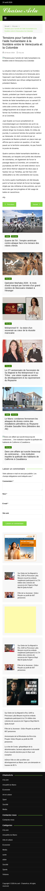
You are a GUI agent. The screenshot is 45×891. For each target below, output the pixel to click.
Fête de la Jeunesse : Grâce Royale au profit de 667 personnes (28, 595)
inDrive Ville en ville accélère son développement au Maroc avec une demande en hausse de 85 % (22, 762)
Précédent (10, 204)
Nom (5, 494)
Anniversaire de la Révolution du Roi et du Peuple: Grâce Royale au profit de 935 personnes (20, 739)
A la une (21, 52)
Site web (6, 513)
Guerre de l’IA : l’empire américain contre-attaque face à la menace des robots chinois (22, 243)
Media (5, 809)
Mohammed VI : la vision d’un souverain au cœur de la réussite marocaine (20, 330)
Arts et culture (8, 840)
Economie (6, 790)
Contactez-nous (8, 820)
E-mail (5, 503)
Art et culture (7, 795)
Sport (4, 799)
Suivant (35, 204)
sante (5, 855)
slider (7, 236)
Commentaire (8, 481)
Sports (5, 869)
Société (5, 804)
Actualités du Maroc (10, 835)
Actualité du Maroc (9, 785)
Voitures (6, 874)
